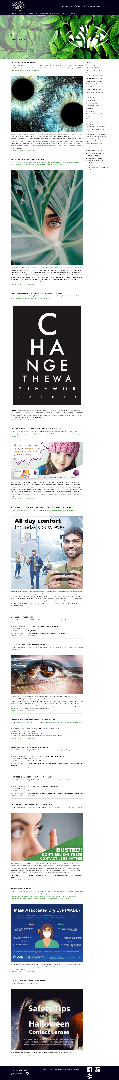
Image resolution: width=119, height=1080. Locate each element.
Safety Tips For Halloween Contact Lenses (29, 981)
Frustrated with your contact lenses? (27, 159)
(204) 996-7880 (68, 6)
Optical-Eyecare (71, 68)
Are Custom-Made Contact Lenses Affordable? (30, 644)
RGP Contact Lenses (49, 164)
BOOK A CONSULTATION (98, 6)
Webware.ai (75, 1069)
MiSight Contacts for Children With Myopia (29, 747)
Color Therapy (51, 891)
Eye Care (65, 296)
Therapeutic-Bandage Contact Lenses (45, 898)
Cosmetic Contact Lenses (68, 780)
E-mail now (81, 6)
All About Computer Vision (22, 617)
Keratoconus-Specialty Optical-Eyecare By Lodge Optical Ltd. (37, 293)
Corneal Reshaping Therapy (73, 722)
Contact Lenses (67, 65)
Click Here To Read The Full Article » (23, 150)
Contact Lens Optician (53, 65)
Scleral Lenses (35, 70)
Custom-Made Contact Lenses (96, 84)
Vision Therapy (16, 436)
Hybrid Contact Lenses (29, 68)
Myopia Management (39, 434)
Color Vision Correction (52, 620)
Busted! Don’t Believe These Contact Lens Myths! (31, 804)
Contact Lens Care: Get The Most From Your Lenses (32, 777)
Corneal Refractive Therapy (54, 722)
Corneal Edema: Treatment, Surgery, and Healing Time (33, 719)
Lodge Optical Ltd (28, 875)
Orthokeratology (73, 434)
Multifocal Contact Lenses (47, 68)
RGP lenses (26, 70)
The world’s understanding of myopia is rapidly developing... (36, 429)
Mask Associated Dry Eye (21, 889)
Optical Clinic (61, 68)
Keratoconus (15, 410)
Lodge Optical (57, 1069)
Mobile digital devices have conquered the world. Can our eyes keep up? (41, 508)
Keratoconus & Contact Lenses (24, 63)
